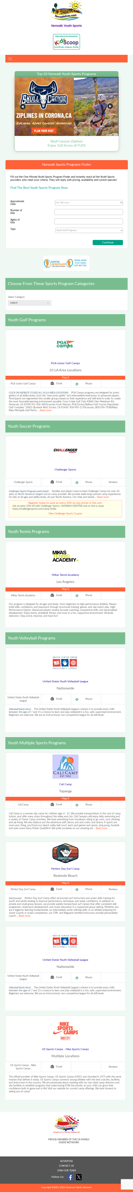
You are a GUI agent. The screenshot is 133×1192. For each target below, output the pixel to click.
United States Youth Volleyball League (65, 681)
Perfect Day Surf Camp (65, 868)
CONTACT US (66, 1166)
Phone (88, 384)
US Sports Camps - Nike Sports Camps (65, 1049)
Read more (45, 410)
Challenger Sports (65, 469)
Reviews (113, 482)
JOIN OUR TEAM (66, 1170)
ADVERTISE (66, 1161)
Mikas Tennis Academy (65, 575)
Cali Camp (65, 784)
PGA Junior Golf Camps (65, 363)
